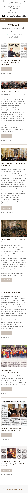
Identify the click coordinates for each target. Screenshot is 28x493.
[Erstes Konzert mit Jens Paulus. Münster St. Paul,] (14, 413)
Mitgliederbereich (14, 13)
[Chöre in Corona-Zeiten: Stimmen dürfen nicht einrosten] (14, 50)
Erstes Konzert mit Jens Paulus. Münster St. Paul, (11, 429)
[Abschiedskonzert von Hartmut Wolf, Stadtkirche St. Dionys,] (14, 452)
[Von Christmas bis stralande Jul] (14, 228)
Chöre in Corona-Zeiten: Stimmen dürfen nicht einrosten (11, 62)
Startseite (9, 34)
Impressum (9, 490)
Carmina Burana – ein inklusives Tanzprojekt (10, 371)
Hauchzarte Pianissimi (10, 292)
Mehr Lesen (6, 69)
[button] (4, 20)
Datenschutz (18, 490)
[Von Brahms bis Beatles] (14, 84)
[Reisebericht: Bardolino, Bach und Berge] (14, 154)
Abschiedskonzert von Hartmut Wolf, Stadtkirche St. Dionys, (14, 463)
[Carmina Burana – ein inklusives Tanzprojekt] (14, 356)
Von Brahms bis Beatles (11, 91)
